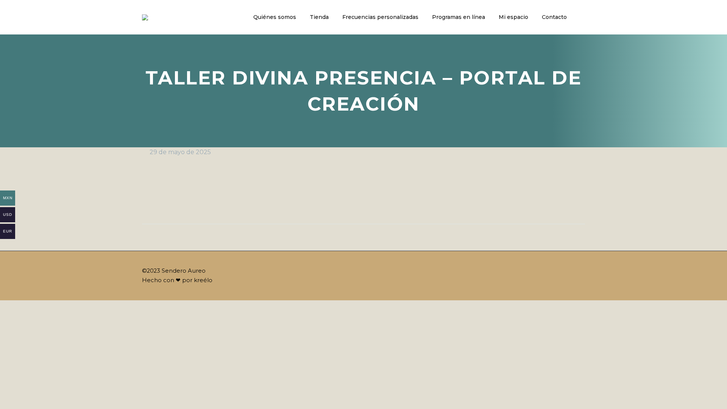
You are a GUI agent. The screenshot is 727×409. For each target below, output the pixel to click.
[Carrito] (583, 17)
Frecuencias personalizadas (380, 17)
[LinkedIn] (206, 199)
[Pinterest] (177, 199)
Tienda (319, 17)
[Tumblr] (191, 199)
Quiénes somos (274, 17)
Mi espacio (513, 17)
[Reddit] (220, 199)
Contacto (554, 17)
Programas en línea (458, 17)
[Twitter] (162, 199)
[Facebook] (148, 199)
